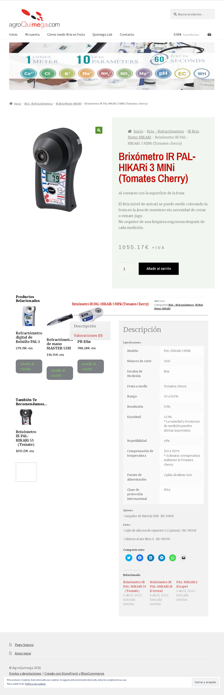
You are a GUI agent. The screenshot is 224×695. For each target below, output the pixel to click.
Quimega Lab (102, 34)
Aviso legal (23, 653)
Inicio (13, 34)
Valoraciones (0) (88, 335)
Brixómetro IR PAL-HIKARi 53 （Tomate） (134, 586)
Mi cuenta (32, 34)
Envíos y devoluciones (25, 673)
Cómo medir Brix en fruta (66, 34)
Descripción (85, 326)
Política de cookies (35, 683)
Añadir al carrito (159, 268)
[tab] (90, 326)
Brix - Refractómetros (38, 103)
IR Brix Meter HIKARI (68, 103)
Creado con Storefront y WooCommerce (74, 673)
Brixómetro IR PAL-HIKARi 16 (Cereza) (161, 586)
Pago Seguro (24, 644)
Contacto (127, 34)
